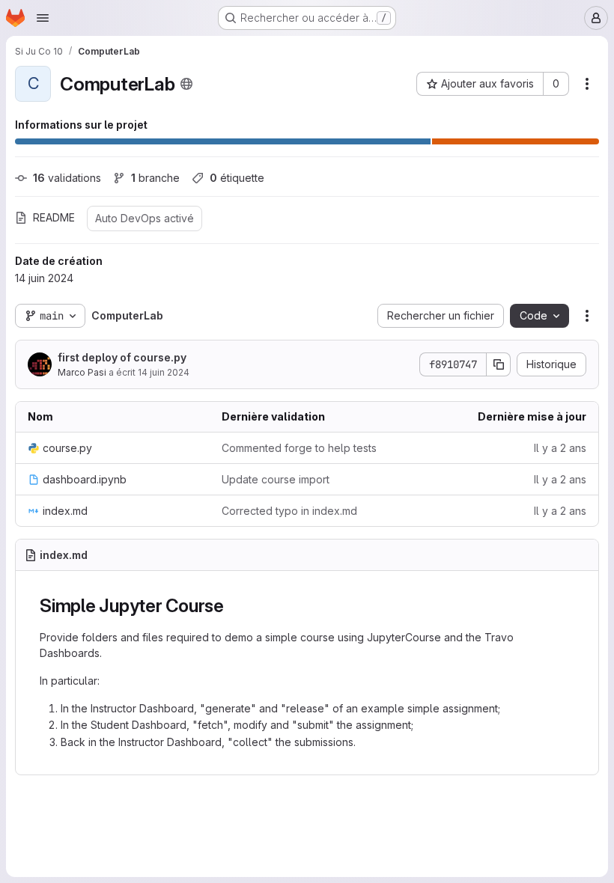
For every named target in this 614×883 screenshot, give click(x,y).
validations (67, 177)
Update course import (275, 479)
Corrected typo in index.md (289, 510)
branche (155, 177)
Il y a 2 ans (560, 448)
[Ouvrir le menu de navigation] (43, 18)
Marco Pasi (82, 372)
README (54, 217)
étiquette (237, 177)
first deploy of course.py (122, 357)
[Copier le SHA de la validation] (499, 364)
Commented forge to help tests (299, 448)
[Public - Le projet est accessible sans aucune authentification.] (186, 84)
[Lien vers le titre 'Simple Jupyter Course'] (233, 606)
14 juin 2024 (163, 372)
